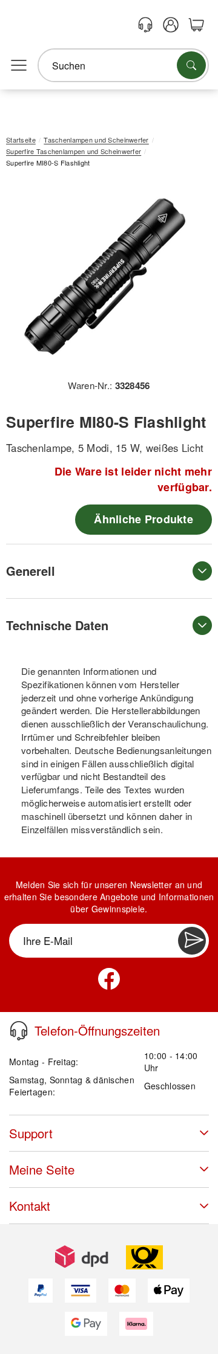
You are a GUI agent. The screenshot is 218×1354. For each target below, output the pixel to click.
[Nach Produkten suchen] (191, 65)
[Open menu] (19, 66)
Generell (30, 570)
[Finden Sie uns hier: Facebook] (109, 979)
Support (31, 1133)
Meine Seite (41, 1169)
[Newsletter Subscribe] (192, 941)
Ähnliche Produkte (143, 519)
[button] (104, 277)
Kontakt (29, 1205)
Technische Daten (57, 625)
